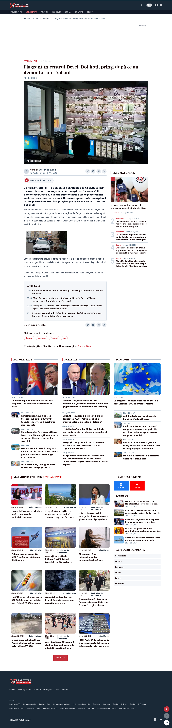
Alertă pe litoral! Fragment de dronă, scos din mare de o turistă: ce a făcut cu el (59, 645)
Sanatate (120, 232)
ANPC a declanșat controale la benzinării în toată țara (139, 418)
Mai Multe (60, 657)
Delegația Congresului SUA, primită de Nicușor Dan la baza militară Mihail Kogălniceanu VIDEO (83, 445)
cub (64, 338)
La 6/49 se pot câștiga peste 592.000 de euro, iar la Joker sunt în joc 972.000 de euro (26, 600)
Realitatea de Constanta (101, 704)
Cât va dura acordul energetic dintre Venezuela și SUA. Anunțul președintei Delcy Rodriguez (93, 518)
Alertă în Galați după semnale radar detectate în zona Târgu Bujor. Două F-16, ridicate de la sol (132, 263)
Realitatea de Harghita (86, 708)
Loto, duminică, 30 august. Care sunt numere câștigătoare (38, 466)
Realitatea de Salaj (33, 708)
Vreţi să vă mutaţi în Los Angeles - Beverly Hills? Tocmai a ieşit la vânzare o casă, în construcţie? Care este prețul (59, 517)
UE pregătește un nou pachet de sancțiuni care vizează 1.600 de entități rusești (136, 402)
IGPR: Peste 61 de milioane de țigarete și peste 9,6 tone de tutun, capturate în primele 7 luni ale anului (94, 645)
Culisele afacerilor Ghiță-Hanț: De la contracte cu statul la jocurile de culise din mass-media (85, 432)
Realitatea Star (44, 704)
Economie (115, 213)
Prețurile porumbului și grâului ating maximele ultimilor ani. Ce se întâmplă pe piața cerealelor (141, 445)
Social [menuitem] (68, 12)
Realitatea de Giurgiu (16, 708)
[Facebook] (156, 5)
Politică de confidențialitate (43, 690)
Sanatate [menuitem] (79, 12)
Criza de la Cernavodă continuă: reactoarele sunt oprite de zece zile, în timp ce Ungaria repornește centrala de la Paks (131, 225)
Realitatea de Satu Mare (61, 704)
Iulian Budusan (35, 507)
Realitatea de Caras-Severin (106, 708)
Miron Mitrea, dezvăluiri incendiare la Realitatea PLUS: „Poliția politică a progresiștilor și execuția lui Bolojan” (82, 418)
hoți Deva (42, 338)
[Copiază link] (87, 171)
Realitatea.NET (14, 704)
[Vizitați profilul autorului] (26, 171)
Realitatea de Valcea (67, 708)
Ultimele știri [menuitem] (15, 12)
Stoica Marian (70, 507)
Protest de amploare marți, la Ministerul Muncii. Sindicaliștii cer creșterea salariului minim (128, 208)
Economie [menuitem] (56, 12)
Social (118, 245)
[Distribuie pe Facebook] (93, 171)
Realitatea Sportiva (29, 704)
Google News (85, 345)
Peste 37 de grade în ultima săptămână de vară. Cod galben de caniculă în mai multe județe (131, 250)
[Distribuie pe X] (104, 171)
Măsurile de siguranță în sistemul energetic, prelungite (141, 457)
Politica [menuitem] (44, 12)
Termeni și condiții (24, 690)
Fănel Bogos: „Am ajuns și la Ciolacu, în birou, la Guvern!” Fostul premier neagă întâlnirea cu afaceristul (64, 299)
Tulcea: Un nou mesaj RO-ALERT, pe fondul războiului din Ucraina (25, 557)
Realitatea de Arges (120, 704)
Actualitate (46, 19)
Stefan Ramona (47, 169)
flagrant (29, 338)
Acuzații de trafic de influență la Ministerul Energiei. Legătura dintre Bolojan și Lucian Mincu (58, 561)
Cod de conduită (62, 690)
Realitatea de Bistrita (126, 708)
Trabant (54, 338)
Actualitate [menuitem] (31, 12)
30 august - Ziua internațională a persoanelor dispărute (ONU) (91, 559)
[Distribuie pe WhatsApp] (98, 171)
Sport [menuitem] (90, 12)
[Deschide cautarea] (140, 5)
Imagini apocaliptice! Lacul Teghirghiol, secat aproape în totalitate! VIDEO (26, 643)
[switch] (149, 5)
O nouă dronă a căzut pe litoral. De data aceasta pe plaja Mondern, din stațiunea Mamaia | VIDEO (59, 602)
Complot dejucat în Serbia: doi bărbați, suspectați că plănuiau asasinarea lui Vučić (67, 292)
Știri (37, 19)
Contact (12, 690)
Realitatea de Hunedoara (97, 508)
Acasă (28, 19)
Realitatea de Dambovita (81, 704)
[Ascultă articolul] (166, 709)
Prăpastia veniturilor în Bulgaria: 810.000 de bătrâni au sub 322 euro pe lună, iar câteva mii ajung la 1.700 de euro (67, 315)
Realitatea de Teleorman (138, 704)
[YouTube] (161, 5)
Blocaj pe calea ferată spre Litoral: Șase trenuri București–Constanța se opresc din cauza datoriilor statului (67, 307)
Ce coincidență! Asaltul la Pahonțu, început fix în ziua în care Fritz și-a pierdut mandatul (93, 604)
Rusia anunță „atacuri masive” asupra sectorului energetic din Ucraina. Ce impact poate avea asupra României (140, 431)
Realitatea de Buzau (50, 708)
